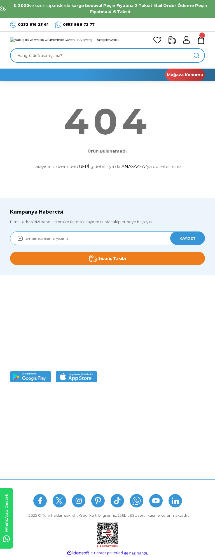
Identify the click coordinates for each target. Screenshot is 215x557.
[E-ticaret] (106, 553)
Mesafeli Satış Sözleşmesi (100, 404)
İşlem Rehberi (23, 448)
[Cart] (201, 40)
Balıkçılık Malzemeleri (164, 404)
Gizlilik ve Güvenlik (94, 415)
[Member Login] (186, 40)
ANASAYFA (133, 166)
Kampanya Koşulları (95, 459)
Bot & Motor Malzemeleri (167, 437)
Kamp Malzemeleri (161, 415)
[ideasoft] (78, 553)
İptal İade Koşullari (94, 426)
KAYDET (187, 238)
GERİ (84, 166)
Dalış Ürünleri (156, 426)
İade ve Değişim (92, 448)
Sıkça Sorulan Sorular (93, 486)
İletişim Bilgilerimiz (27, 459)
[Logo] (64, 40)
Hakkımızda (21, 404)
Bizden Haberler (25, 415)
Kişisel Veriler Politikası (97, 437)
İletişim (169, 486)
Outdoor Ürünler (159, 448)
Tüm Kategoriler (159, 459)
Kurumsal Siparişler (27, 437)
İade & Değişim (138, 486)
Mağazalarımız (23, 426)
